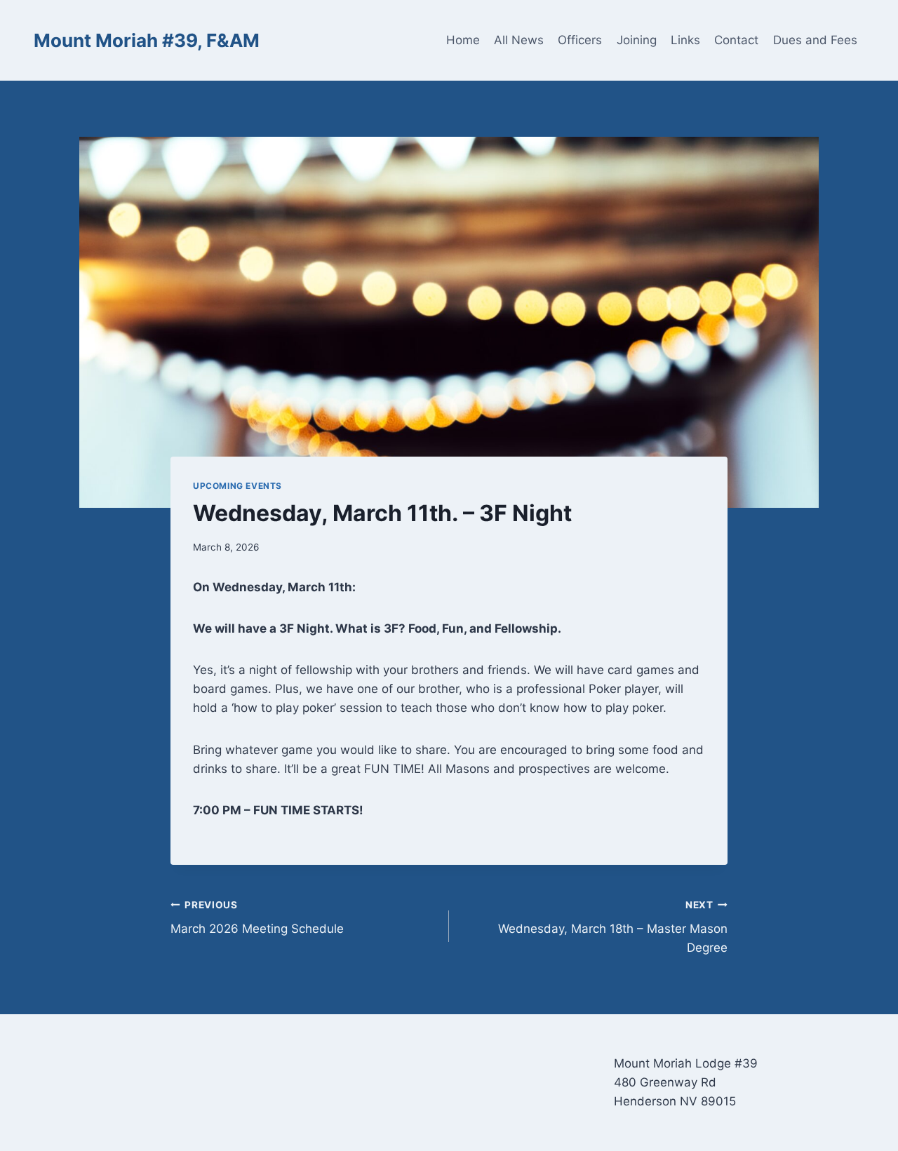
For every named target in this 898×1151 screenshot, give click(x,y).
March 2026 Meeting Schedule (257, 917)
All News (519, 40)
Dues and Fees (815, 40)
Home (463, 40)
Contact (736, 40)
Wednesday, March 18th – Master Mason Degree (613, 927)
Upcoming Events (237, 485)
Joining (637, 40)
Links (685, 40)
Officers (580, 40)
